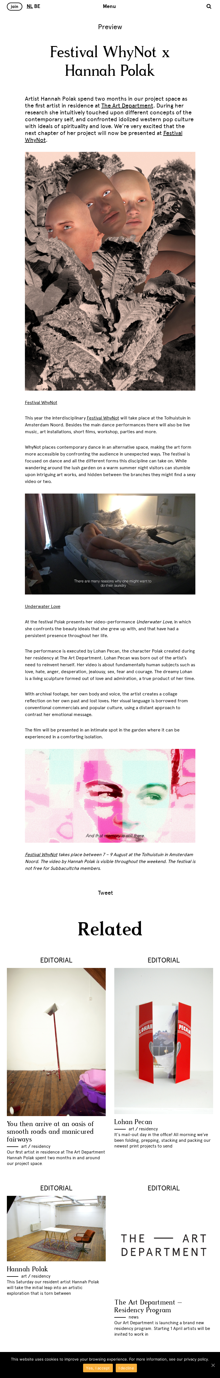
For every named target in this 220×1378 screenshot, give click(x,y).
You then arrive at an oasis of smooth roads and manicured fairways (50, 1132)
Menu (109, 6)
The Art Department (127, 105)
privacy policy (196, 1359)
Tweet (105, 892)
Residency (41, 1146)
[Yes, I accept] (213, 1365)
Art (24, 1146)
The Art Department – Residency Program (148, 1306)
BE (37, 6)
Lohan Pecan (133, 1122)
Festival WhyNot (103, 418)
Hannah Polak (27, 1269)
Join (14, 6)
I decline (126, 1368)
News (134, 1317)
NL (30, 6)
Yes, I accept (98, 1368)
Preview (110, 27)
